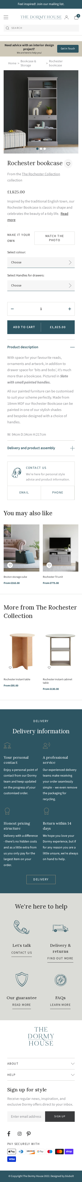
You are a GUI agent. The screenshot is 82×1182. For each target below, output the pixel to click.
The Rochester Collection (41, 174)
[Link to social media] (9, 1133)
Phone (57, 492)
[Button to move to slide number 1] (37, 149)
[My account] (66, 17)
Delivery (41, 879)
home (12, 63)
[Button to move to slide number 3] (45, 149)
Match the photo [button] (54, 238)
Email (24, 492)
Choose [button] (16, 262)
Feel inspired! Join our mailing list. (41, 4)
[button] (68, 163)
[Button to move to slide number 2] (41, 149)
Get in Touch (68, 49)
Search (16, 28)
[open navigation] (6, 17)
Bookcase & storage (28, 63)
